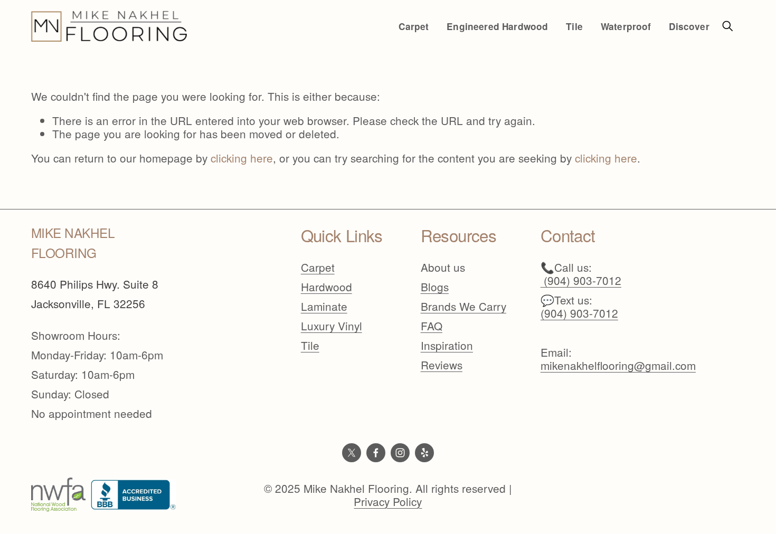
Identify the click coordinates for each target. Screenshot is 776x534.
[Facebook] (375, 452)
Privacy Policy (388, 501)
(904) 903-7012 (579, 313)
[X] (351, 452)
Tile (310, 345)
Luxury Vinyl (331, 325)
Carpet (318, 267)
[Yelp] (424, 452)
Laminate (324, 306)
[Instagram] (400, 452)
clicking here (242, 158)
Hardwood (326, 286)
